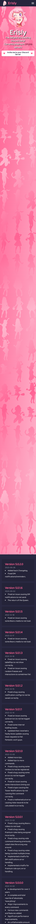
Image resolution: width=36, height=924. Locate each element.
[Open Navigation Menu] (32, 3)
